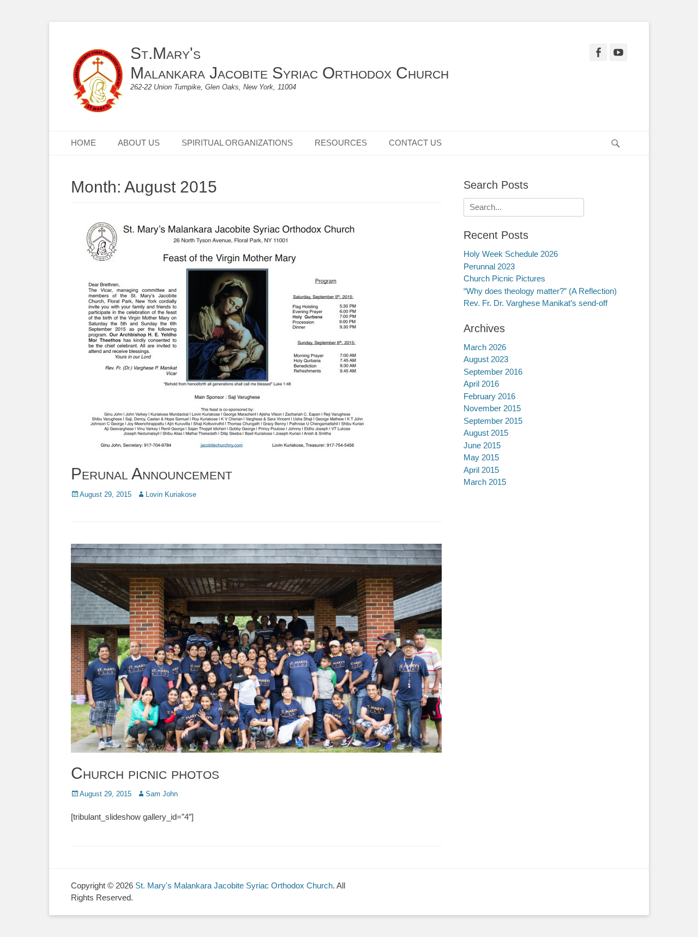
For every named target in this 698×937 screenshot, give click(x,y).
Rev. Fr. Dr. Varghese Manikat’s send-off (535, 303)
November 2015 (492, 408)
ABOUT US (139, 142)
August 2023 (486, 359)
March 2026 (485, 347)
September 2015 (493, 420)
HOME (83, 142)
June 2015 (482, 445)
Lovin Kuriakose (171, 494)
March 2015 (485, 481)
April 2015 (481, 469)
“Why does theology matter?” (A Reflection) (540, 291)
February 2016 (489, 396)
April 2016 (481, 383)
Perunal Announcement (151, 474)
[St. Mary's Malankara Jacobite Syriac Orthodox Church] (98, 82)
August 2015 (486, 432)
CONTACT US (415, 142)
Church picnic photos (145, 773)
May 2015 (481, 457)
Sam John (162, 794)
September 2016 (493, 371)
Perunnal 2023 (489, 266)
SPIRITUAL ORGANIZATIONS (237, 142)
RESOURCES (341, 142)
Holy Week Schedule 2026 (511, 254)
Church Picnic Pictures (504, 278)
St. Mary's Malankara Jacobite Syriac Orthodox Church (234, 885)
